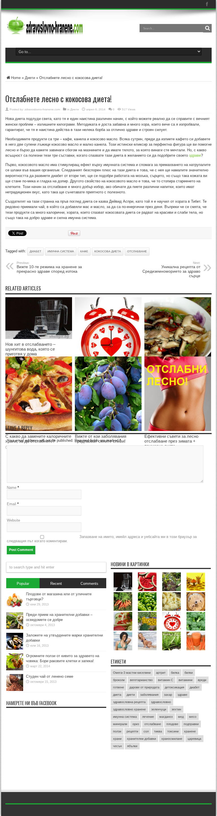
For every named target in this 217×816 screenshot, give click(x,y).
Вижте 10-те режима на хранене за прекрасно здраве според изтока (49, 267)
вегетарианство (141, 680)
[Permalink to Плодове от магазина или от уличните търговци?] (14, 607)
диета (117, 694)
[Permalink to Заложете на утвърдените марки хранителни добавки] (14, 648)
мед (181, 716)
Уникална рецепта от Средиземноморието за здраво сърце (171, 269)
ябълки (132, 746)
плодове (172, 724)
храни (117, 738)
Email (11, 504)
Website (13, 520)
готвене (118, 687)
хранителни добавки (141, 738)
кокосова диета (107, 251)
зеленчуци (158, 709)
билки (189, 672)
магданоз (166, 716)
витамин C (165, 680)
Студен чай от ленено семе (49, 676)
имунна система (60, 251)
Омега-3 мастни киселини (132, 672)
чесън (117, 746)
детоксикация (174, 687)
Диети (30, 78)
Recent (56, 583)
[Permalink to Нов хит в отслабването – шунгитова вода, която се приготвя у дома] (38, 338)
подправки (191, 724)
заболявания (149, 694)
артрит (161, 672)
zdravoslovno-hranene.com (42, 109)
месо (192, 716)
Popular (23, 583)
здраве (195, 155)
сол (146, 731)
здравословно (161, 702)
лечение (148, 716)
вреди (202, 680)
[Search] (207, 28)
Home (16, 78)
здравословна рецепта (129, 702)
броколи (119, 680)
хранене (190, 731)
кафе (84, 251)
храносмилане (171, 738)
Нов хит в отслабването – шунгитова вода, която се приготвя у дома (30, 349)
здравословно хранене (129, 709)
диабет (35, 251)
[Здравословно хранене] (66, 30)
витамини (185, 680)
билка (175, 672)
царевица (194, 738)
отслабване (137, 251)
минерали (120, 724)
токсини (173, 731)
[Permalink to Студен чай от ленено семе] (14, 690)
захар (168, 694)
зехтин (176, 709)
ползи (117, 731)
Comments (89, 583)
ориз (136, 724)
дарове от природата (144, 687)
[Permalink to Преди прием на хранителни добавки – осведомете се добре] (14, 628)
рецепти (132, 731)
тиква (158, 731)
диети (131, 694)
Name (11, 487)
